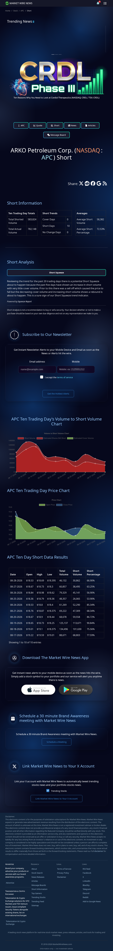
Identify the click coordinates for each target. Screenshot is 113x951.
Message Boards (38, 885)
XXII (18, 36)
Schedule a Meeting (57, 741)
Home (7, 10)
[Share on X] (81, 184)
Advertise (10, 882)
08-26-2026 (16, 592)
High (39, 574)
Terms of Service (64, 869)
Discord (86, 893)
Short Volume (77, 572)
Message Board (58, 135)
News (73, 125)
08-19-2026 (16, 623)
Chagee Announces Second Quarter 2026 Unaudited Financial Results (79, 46)
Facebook (87, 873)
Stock (15, 10)
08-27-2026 (16, 586)
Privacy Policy (63, 873)
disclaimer (98, 851)
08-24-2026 (16, 604)
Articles (91, 125)
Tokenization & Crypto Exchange (15, 923)
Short (56, 125)
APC (22, 10)
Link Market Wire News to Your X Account (56, 798)
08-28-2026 (16, 580)
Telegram (87, 889)
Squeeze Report (24, 301)
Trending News (19, 21)
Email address (37, 361)
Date (13, 574)
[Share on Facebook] (93, 184)
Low (49, 574)
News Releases (37, 877)
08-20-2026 (16, 617)
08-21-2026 (16, 610)
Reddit (85, 897)
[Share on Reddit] (87, 184)
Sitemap (35, 905)
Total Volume (63, 572)
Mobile (76, 361)
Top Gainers (36, 893)
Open (29, 574)
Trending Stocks (59, 791)
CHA (69, 36)
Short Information (39, 889)
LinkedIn (86, 881)
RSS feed (86, 869)
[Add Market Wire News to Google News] (99, 184)
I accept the (59, 377)
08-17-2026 (16, 635)
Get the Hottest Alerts (58, 393)
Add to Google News (92, 901)
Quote (39, 125)
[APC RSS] (105, 184)
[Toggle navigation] (105, 3)
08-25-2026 (16, 598)
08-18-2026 (16, 629)
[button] (91, 3)
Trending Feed (37, 901)
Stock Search (37, 873)
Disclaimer (61, 877)
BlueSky (86, 885)
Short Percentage (93, 572)
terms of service (65, 377)
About (34, 869)
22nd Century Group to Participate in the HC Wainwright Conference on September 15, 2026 (29, 48)
